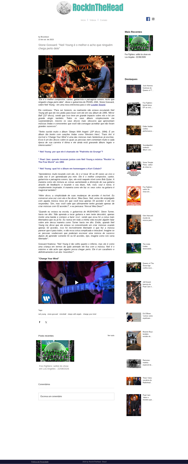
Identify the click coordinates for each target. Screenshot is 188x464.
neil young (42, 314)
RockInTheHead (98, 7)
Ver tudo (111, 335)
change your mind (89, 314)
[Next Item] (149, 43)
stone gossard (52, 314)
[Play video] (76, 282)
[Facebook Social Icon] (148, 19)
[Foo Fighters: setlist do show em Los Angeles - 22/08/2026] (55, 351)
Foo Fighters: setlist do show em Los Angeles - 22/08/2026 (54, 367)
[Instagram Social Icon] (153, 19)
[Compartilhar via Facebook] (39, 322)
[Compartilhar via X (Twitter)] (46, 322)
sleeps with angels (74, 314)
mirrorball (62, 314)
